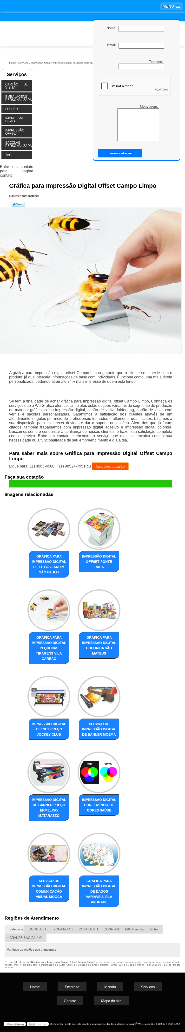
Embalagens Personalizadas (18, 98)
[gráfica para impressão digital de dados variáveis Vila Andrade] (99, 851)
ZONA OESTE (89, 929)
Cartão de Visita (16, 86)
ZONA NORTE (64, 929)
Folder (11, 109)
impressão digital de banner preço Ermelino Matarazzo (49, 808)
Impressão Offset (14, 132)
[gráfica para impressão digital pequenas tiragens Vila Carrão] (48, 608)
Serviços (17, 74)
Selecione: (16, 929)
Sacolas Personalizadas (18, 144)
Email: (113, 45)
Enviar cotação (120, 153)
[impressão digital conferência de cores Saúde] (99, 770)
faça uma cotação (110, 466)
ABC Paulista (134, 929)
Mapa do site (111, 1001)
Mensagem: (137, 122)
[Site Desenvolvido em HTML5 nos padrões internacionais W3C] (38, 1024)
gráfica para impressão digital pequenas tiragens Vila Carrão (49, 648)
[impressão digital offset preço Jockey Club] (48, 694)
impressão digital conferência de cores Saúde (99, 805)
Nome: (112, 28)
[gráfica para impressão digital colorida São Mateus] (99, 608)
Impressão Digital (14, 119)
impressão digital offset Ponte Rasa (99, 561)
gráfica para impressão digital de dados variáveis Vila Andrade (99, 891)
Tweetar (18, 204)
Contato (70, 1001)
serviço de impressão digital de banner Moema (99, 729)
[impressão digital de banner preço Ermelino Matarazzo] (48, 770)
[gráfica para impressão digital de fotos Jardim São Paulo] (48, 527)
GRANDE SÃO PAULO (25, 938)
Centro (153, 929)
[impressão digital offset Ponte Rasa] (99, 527)
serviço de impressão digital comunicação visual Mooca (49, 889)
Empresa (72, 987)
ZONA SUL (112, 929)
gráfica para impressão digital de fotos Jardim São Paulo (49, 564)
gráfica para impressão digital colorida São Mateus (99, 645)
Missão (110, 987)
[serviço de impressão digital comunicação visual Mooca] (48, 851)
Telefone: (156, 62)
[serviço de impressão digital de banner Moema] (99, 694)
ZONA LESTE (39, 929)
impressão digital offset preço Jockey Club (49, 729)
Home (35, 987)
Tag (8, 155)
